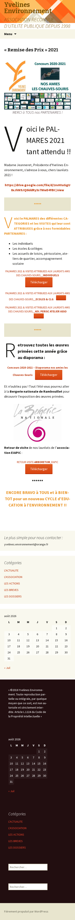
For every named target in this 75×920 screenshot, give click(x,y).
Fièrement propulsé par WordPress (26, 911)
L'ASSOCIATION (13, 577)
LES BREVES (11, 590)
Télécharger (39, 282)
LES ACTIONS (12, 583)
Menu (8, 34)
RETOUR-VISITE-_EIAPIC (37, 462)
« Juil (7, 668)
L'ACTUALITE (11, 570)
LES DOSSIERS (13, 596)
